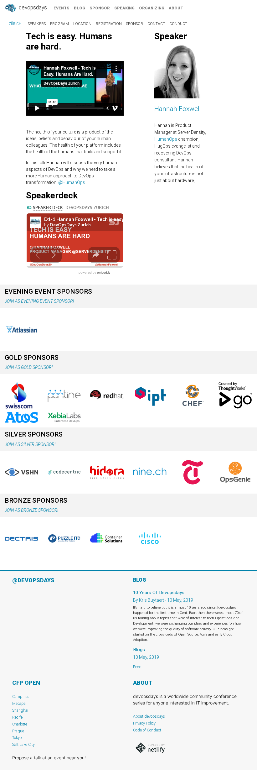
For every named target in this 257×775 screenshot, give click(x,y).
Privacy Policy (144, 723)
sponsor (100, 8)
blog (79, 8)
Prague (18, 731)
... (197, 180)
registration (109, 24)
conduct (178, 24)
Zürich (15, 24)
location (82, 24)
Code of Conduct (147, 730)
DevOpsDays (32, 7)
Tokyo (17, 737)
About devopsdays (149, 716)
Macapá (19, 703)
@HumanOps (71, 182)
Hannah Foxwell (177, 109)
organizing (151, 8)
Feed (137, 666)
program (59, 24)
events (61, 8)
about (176, 8)
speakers (37, 24)
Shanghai (20, 710)
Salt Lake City (23, 744)
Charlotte (19, 724)
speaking (124, 8)
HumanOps (165, 139)
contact (156, 24)
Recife (17, 717)
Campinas (20, 696)
